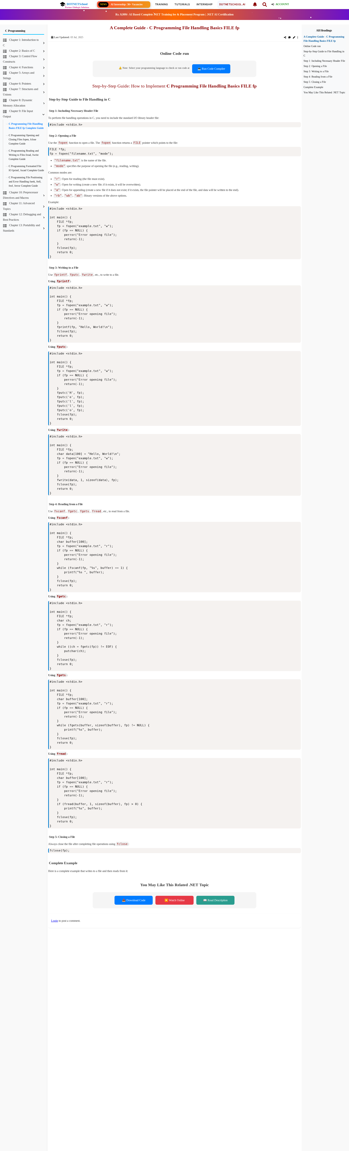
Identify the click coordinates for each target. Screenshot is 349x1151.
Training (161, 4)
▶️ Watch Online (175, 900)
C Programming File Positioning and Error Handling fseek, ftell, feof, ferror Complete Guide (25, 181)
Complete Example (313, 87)
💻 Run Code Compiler (211, 68)
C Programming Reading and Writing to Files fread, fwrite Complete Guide (24, 154)
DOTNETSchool (77, 4)
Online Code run (312, 46)
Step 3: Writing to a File (316, 71)
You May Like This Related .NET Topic (324, 92)
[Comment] (289, 37)
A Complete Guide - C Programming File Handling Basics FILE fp (324, 38)
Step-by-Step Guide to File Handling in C (324, 53)
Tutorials (182, 4)
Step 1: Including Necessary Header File (324, 60)
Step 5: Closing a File (315, 81)
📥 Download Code (133, 900)
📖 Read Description (215, 900)
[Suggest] (294, 37)
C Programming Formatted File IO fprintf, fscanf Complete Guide (26, 168)
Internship (204, 4)
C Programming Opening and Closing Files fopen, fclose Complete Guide (24, 139)
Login (54, 920)
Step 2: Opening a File (315, 66)
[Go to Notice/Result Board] (254, 4)
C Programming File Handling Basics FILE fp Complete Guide (26, 125)
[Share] (285, 37)
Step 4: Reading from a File (318, 76)
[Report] (297, 37)
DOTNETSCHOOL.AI (232, 4)
